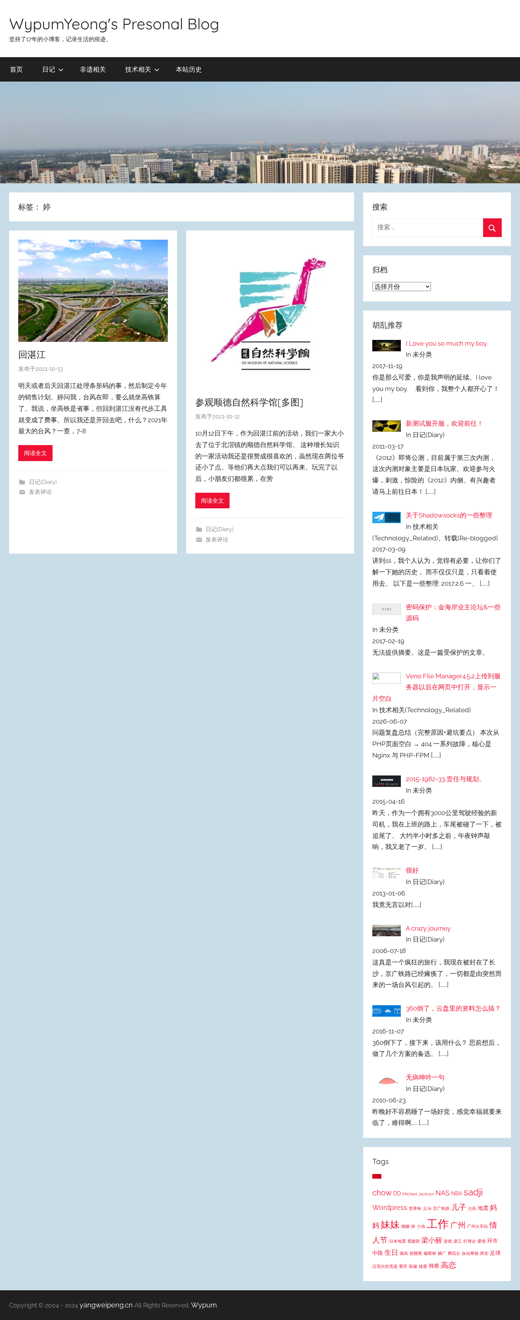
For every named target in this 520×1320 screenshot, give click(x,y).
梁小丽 (431, 1240)
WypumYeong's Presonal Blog (114, 23)
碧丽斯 (416, 1253)
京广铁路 (441, 1208)
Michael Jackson (418, 1194)
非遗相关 (93, 69)
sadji (473, 1192)
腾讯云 (454, 1253)
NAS (442, 1193)
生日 (391, 1252)
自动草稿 (470, 1253)
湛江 (457, 1241)
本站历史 (189, 69)
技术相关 (138, 69)
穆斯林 (430, 1253)
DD (397, 1193)
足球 (495, 1253)
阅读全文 (35, 453)
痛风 (404, 1253)
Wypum (204, 1305)
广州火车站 (477, 1226)
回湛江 (32, 354)
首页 (16, 69)
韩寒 (434, 1265)
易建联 (413, 1241)
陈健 (413, 1266)
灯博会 (469, 1241)
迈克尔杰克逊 (384, 1266)
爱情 (481, 1241)
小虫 (421, 1226)
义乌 (427, 1208)
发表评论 (40, 492)
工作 (438, 1223)
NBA (456, 1193)
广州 (458, 1225)
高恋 (448, 1265)
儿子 (458, 1207)
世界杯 (415, 1208)
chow (382, 1192)
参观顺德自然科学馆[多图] (249, 402)
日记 (48, 69)
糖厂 (442, 1253)
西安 (484, 1253)
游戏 (447, 1241)
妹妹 (390, 1224)
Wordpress (389, 1207)
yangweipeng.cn (106, 1305)
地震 (483, 1208)
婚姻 (405, 1226)
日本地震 (397, 1241)
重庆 (403, 1266)
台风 (472, 1208)
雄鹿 (423, 1266)
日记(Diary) (43, 482)
